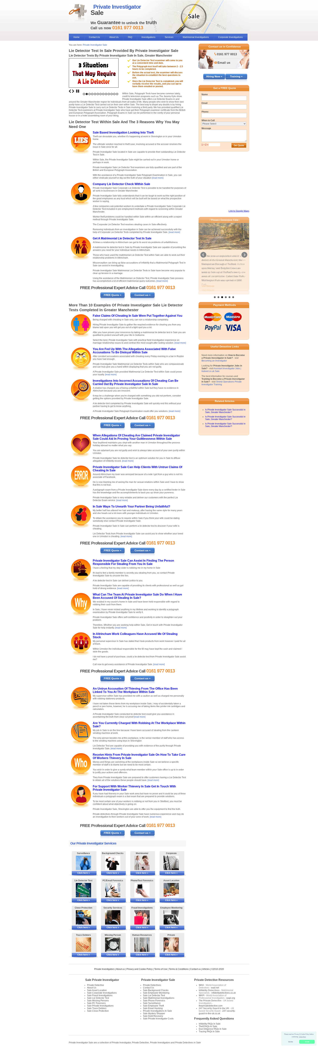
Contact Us (94, 37)
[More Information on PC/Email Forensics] (112, 890)
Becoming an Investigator (214, 358)
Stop (77, 91)
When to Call (208, 120)
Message (206, 128)
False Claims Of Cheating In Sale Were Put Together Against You (137, 315)
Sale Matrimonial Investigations (158, 998)
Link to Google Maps (239, 211)
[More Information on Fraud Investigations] (142, 917)
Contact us (195, 969)
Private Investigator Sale (95, 45)
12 (114, 94)
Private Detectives (152, 985)
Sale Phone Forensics (154, 1000)
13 (117, 94)
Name (205, 94)
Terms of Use (160, 969)
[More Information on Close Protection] (83, 917)
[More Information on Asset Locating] (171, 890)
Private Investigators (104, 969)
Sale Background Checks (155, 990)
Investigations (148, 37)
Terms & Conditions (178, 969)
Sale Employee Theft (153, 1005)
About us (120, 969)
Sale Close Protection (98, 1011)
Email (204, 103)
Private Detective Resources (214, 979)
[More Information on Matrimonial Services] (142, 863)
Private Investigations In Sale (157, 1011)
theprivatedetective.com (210, 1005)
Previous (70, 91)
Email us (224, 62)
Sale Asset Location (97, 990)
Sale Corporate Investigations (102, 993)
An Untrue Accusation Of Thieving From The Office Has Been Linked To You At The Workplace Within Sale (135, 690)
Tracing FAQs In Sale (209, 1031)
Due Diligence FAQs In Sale (213, 1029)
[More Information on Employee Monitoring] (171, 917)
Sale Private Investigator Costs (158, 1018)
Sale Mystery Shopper (154, 1013)
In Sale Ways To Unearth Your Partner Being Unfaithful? (131, 506)
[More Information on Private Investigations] (171, 944)
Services (169, 37)
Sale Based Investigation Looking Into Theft (123, 132)
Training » (236, 76)
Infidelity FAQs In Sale (209, 1024)
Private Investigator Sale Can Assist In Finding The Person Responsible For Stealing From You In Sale (133, 562)
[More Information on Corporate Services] (171, 863)
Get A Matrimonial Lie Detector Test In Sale (122, 238)
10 (109, 94)
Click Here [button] (302, 1037)
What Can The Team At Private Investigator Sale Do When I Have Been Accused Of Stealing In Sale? (137, 596)
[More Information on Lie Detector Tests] (83, 890)
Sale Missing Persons (98, 1000)
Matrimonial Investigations (196, 37)
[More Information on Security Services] (112, 917)
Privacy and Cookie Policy (139, 969)
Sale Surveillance (152, 1003)
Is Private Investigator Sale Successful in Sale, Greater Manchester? (225, 409)
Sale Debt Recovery (153, 1016)
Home (76, 37)
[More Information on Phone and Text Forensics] (142, 890)
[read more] (157, 178)
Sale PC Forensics (96, 1003)
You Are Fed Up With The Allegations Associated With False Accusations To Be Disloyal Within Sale (134, 350)
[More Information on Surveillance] (83, 863)
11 (111, 94)
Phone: (205, 111)
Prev (203, 254)
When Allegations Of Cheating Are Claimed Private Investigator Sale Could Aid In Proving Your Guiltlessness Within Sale (136, 437)
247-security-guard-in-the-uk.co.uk (217, 1012)
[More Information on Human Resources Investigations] (142, 944)
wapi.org (230, 998)
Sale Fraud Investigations (99, 995)
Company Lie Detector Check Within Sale (121, 184)
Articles (206, 969)
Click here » (83, 873)
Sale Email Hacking (153, 1008)
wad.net (215, 987)
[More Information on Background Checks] (112, 863)
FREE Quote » (112, 295)
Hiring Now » (214, 76)
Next (73, 91)
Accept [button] (307, 1042)
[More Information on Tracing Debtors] (83, 944)
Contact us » (143, 295)
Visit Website (208, 286)
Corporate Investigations (230, 37)
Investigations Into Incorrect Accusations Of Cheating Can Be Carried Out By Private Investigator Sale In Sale (135, 382)
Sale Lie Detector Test (98, 998)
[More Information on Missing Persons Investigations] (112, 944)
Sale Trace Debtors (96, 1008)
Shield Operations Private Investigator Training (222, 381)
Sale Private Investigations (100, 1005)
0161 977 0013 (227, 54)
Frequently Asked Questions (214, 1018)
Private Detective (95, 985)
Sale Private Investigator (102, 979)
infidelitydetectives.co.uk (223, 993)
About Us (114, 37)
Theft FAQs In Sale (208, 1026)
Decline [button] (290, 1042)
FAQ (130, 37)
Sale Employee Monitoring (156, 993)
